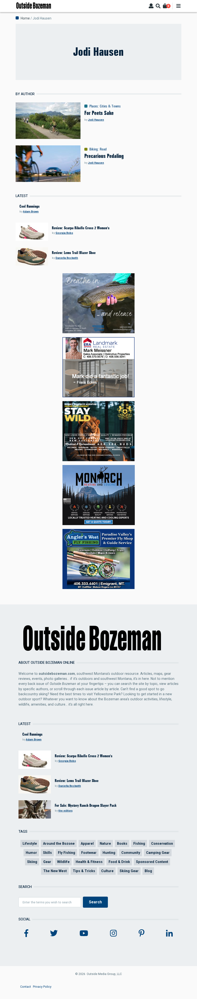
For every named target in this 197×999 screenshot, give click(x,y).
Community (130, 853)
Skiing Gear (129, 871)
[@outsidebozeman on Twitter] (54, 933)
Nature (105, 843)
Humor (31, 853)
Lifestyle (30, 843)
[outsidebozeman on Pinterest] (141, 933)
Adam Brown (31, 211)
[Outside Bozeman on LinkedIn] (169, 933)
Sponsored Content (152, 862)
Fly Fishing (66, 853)
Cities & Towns (110, 106)
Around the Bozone (59, 843)
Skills (47, 853)
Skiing (32, 862)
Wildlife (63, 862)
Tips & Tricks (84, 871)
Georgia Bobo (64, 233)
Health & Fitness (89, 862)
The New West (55, 871)
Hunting (109, 853)
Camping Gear (158, 853)
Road (103, 149)
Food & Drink (119, 862)
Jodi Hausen (96, 119)
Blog (148, 871)
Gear (47, 862)
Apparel (87, 843)
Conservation (162, 843)
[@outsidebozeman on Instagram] (113, 933)
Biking (93, 149)
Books (122, 843)
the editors (65, 810)
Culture (107, 871)
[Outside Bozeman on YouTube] (84, 933)
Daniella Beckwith (66, 258)
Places (93, 106)
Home (25, 18)
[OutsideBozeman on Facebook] (26, 933)
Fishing (139, 843)
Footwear (89, 853)
